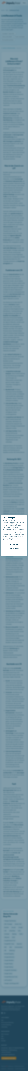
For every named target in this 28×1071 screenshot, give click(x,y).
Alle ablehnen (14, 544)
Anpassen (14, 553)
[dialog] (14, 535)
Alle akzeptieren (14, 548)
